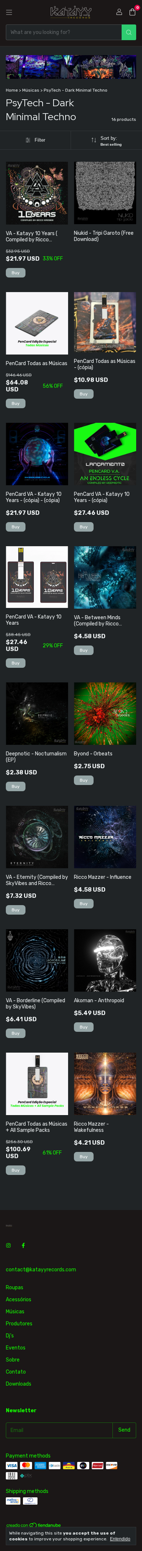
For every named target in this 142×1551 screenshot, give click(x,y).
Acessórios (18, 1300)
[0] (132, 12)
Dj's (10, 1336)
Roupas (14, 1287)
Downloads (18, 1384)
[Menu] (9, 12)
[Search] (129, 32)
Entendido (120, 1539)
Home (12, 90)
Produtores (19, 1324)
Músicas (30, 90)
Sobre (13, 1360)
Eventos (15, 1348)
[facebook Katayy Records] (23, 1246)
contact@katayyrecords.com (41, 1270)
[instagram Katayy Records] (8, 1246)
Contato (16, 1372)
